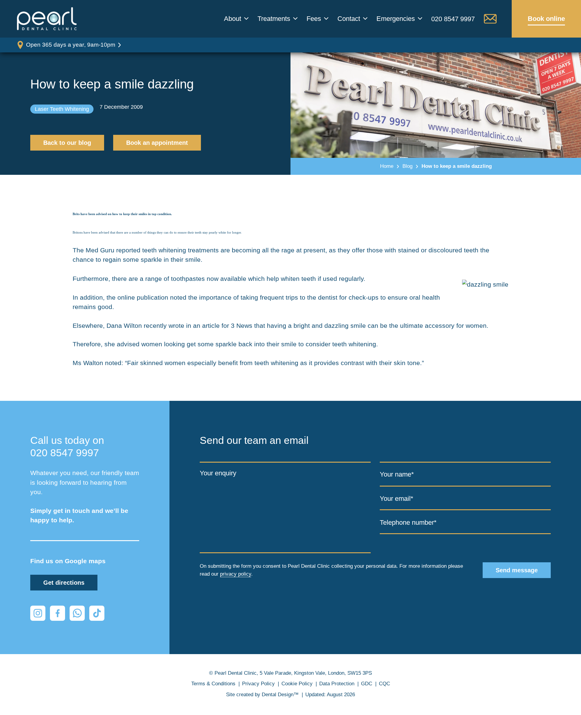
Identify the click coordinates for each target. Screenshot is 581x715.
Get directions (63, 582)
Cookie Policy (297, 684)
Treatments (274, 18)
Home (386, 166)
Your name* (397, 474)
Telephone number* (408, 522)
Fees (314, 18)
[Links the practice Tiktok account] (96, 613)
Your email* (396, 498)
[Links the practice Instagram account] (37, 613)
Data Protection (336, 684)
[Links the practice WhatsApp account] (77, 613)
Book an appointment (157, 142)
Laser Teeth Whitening (62, 109)
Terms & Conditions (213, 684)
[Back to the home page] (47, 18)
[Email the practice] (490, 18)
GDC (366, 684)
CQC (384, 684)
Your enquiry (218, 473)
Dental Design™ (280, 694)
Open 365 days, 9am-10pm (70, 45)
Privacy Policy (258, 684)
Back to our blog (67, 142)
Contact (348, 18)
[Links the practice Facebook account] (57, 613)
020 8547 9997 (453, 19)
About (232, 18)
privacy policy (235, 574)
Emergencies (395, 18)
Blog (407, 166)
